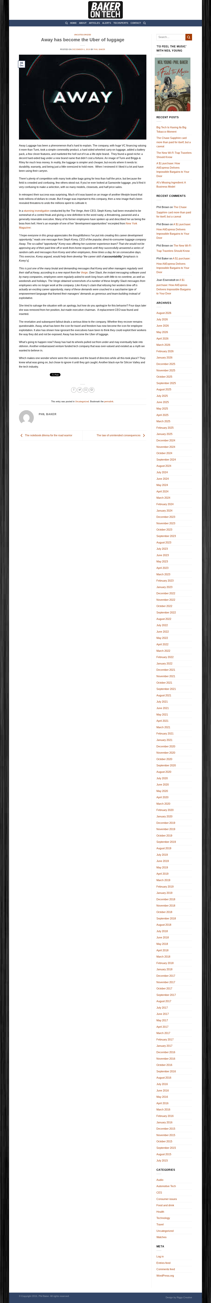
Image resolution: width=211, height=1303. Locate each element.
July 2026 (162, 319)
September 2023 (166, 536)
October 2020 (164, 759)
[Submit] (188, 37)
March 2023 (163, 574)
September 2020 (166, 765)
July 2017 (162, 1007)
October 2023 (164, 529)
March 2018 (163, 956)
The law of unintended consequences (119, 435)
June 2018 (162, 937)
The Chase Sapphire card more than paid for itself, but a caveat (173, 142)
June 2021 (162, 708)
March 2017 (163, 1033)
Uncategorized (82, 35)
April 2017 (162, 1026)
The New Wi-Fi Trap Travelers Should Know (174, 155)
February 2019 (165, 886)
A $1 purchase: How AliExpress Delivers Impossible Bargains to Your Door (172, 170)
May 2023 (162, 561)
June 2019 (162, 861)
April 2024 (162, 491)
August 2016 (163, 1077)
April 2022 (162, 644)
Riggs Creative (184, 1297)
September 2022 (166, 612)
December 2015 (165, 1128)
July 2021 (162, 701)
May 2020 (162, 791)
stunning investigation (36, 210)
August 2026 (163, 313)
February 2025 (165, 427)
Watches (161, 1237)
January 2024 (164, 510)
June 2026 (162, 325)
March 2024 (163, 497)
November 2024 (165, 447)
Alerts (106, 23)
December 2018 (165, 899)
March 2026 (163, 344)
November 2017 (165, 982)
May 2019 (162, 867)
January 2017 (164, 1045)
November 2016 (165, 1058)
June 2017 (162, 1014)
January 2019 (164, 893)
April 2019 (162, 873)
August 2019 (163, 848)
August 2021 (163, 695)
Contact (136, 23)
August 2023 (163, 542)
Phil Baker (99, 49)
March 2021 (163, 727)
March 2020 (163, 803)
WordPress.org (165, 1275)
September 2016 (166, 1071)
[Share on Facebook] (73, 390)
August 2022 (163, 619)
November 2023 (165, 523)
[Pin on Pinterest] (91, 390)
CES (159, 1192)
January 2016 (164, 1122)
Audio (159, 1179)
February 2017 (165, 1039)
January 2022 (164, 663)
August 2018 (163, 924)
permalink (108, 401)
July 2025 (162, 395)
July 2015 (162, 1160)
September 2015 (166, 1147)
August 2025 (163, 389)
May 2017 (162, 1020)
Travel (160, 1224)
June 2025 (162, 402)
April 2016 (162, 1103)
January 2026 (164, 357)
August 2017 (163, 1001)
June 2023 (162, 555)
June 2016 (162, 1090)
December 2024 (165, 440)
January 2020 (164, 816)
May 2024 (162, 485)
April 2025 (162, 415)
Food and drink (165, 1205)
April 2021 (162, 720)
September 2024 (166, 459)
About (83, 23)
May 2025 (162, 408)
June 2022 (162, 631)
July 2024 (162, 472)
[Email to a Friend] (86, 390)
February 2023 (165, 580)
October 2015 (164, 1141)
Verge (84, 272)
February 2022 (165, 657)
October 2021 (164, 682)
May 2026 (162, 332)
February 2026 (165, 351)
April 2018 (162, 950)
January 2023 (164, 587)
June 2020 (162, 784)
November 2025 (165, 370)
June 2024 (162, 478)
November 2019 (165, 829)
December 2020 (165, 746)
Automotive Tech (166, 1186)
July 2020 (162, 778)
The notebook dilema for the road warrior (48, 435)
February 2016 (165, 1116)
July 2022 (162, 625)
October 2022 (164, 606)
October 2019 (164, 835)
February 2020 (165, 810)
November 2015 (165, 1135)
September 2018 (166, 918)
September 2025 (166, 383)
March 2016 (163, 1109)
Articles (94, 23)
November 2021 (165, 676)
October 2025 (164, 376)
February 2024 (165, 504)
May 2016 (162, 1096)
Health (160, 1211)
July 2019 (162, 854)
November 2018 (165, 905)
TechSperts (120, 23)
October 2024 (164, 453)
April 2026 (162, 338)
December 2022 (165, 593)
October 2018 (164, 912)
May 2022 (162, 638)
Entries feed (163, 1263)
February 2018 (165, 963)
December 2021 (165, 669)
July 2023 (162, 548)
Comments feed (165, 1269)
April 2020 (162, 797)
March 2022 (163, 650)
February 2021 (165, 733)
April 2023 (162, 568)
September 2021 (166, 689)
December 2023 (165, 517)
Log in (160, 1256)
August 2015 (163, 1154)
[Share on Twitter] (79, 390)
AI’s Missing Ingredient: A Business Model (171, 184)
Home (73, 23)
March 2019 (163, 880)
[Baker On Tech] (105, 10)
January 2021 (164, 740)
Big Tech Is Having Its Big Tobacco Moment (171, 129)
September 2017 (166, 995)
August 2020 (163, 771)
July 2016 (162, 1084)
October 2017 (164, 988)
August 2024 (163, 465)
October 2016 (164, 1065)
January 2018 (164, 969)
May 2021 (162, 714)
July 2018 (162, 931)
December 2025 (165, 364)
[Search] (66, 23)
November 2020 (165, 752)
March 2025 (163, 421)
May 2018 (162, 944)
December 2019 (165, 822)
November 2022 (165, 599)
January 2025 (164, 434)
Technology (163, 1218)
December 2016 (165, 1052)
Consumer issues (166, 1199)
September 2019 (166, 841)
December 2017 (165, 975)
